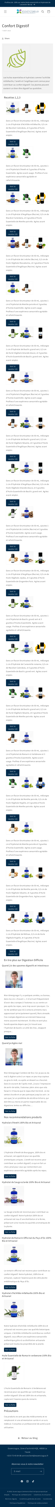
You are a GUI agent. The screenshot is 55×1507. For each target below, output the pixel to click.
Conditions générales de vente (30, 1499)
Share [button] (7, 38)
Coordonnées (47, 1499)
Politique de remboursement (38, 1503)
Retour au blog (29, 1437)
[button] (5, 12)
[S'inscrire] (41, 1471)
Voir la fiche (10, 1037)
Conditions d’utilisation (42, 1495)
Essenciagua (17, 1491)
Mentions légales (11, 1499)
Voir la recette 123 (12, 142)
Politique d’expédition (17, 1503)
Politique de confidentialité (21, 1495)
